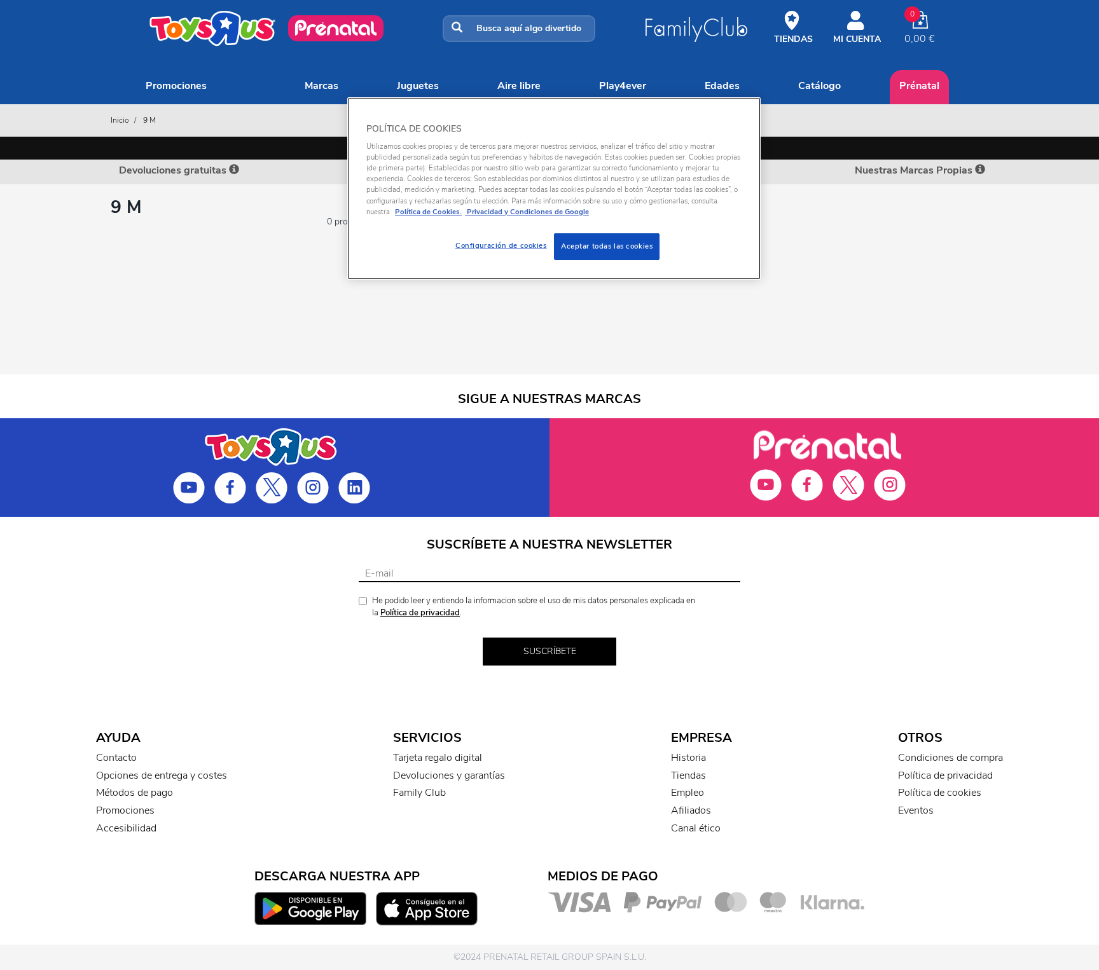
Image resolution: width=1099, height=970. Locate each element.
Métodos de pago (134, 793)
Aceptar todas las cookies (607, 246)
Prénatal (919, 86)
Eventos (916, 810)
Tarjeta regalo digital (437, 758)
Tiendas (688, 775)
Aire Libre (519, 86)
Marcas (321, 86)
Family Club (419, 793)
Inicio (120, 120)
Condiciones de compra (950, 758)
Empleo (687, 793)
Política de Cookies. (428, 212)
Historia (688, 758)
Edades (722, 86)
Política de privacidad (420, 612)
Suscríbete (549, 651)
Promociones (176, 86)
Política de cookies (939, 793)
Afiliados (691, 810)
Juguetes (418, 86)
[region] (554, 188)
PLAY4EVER (622, 86)
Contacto (116, 758)
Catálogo (819, 86)
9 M (149, 120)
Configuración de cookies (501, 245)
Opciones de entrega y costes (161, 775)
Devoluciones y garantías (449, 775)
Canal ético (696, 828)
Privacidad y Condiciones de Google (527, 212)
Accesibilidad (126, 828)
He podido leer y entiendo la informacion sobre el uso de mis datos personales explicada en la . (533, 606)
